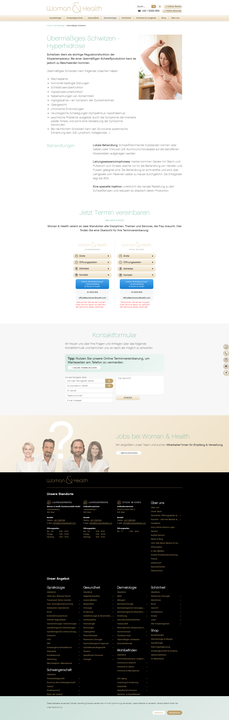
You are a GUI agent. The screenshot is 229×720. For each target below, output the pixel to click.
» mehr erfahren (128, 453)
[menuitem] (55, 18)
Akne (119, 596)
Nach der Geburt (54, 694)
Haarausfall (122, 623)
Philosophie (156, 547)
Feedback (155, 523)
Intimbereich (157, 612)
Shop (163, 18)
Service (154, 531)
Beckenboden (157, 635)
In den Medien (157, 551)
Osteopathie (89, 631)
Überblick (51, 592)
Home (49, 25)
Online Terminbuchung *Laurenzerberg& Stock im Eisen (92, 284)
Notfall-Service (158, 535)
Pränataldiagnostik (56, 678)
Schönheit (126, 18)
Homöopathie (89, 619)
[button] (92, 256)
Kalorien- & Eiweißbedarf (128, 694)
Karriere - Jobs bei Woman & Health (166, 519)
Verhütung (51, 659)
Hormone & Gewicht (126, 662)
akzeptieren (174, 712)
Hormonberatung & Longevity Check (132, 658)
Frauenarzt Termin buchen (59, 600)
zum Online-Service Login (163, 527)
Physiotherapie (90, 635)
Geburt (50, 686)
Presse (154, 558)
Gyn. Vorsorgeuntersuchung (60, 604)
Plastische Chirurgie (92, 639)
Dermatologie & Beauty (162, 639)
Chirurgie (87, 608)
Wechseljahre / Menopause (59, 663)
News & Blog (157, 539)
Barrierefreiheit (158, 566)
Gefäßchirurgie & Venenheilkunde (98, 616)
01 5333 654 (92, 292)
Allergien (121, 600)
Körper (154, 616)
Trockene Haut (124, 635)
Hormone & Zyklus (125, 666)
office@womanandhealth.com (92, 298)
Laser (153, 619)
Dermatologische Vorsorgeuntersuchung (132, 608)
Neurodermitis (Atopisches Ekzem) (132, 627)
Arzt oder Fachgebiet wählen (76, 377)
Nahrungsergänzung (160, 647)
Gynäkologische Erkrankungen (61, 627)
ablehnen (158, 712)
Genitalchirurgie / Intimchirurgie (61, 623)
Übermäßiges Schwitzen (128, 639)
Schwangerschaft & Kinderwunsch (166, 651)
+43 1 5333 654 (59, 520)
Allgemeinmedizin (91, 596)
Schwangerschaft (75, 18)
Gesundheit (93, 18)
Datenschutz (157, 570)
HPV (49, 639)
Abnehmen (156, 600)
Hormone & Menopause (128, 670)
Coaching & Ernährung (127, 682)
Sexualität (51, 651)
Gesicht (154, 608)
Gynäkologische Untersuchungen (62, 631)
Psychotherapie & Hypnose (96, 643)
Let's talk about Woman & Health (166, 543)
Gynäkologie (55, 18)
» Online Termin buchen (84, 367)
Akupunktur (88, 604)
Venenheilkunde (124, 643)
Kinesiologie (89, 623)
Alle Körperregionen (160, 623)
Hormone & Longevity (146, 18)
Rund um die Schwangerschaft (61, 682)
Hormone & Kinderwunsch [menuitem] (129, 674)
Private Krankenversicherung (164, 554)
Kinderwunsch (53, 655)
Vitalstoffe (122, 686)
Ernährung (88, 612)
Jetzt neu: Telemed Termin (59, 596)
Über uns (175, 18)
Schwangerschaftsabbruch (59, 647)
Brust (49, 612)
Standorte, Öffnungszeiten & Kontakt (166, 515)
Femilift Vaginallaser (56, 619)
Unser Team (156, 511)
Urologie (87, 659)
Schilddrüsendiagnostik (94, 647)
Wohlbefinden (127, 650)
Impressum (156, 562)
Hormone (51, 635)
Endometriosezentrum (57, 616)
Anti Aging (122, 678)
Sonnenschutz (123, 631)
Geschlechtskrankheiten (128, 619)
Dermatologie (110, 18)
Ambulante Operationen (58, 608)
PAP (48, 643)
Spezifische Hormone (93, 655)
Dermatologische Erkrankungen (132, 612)
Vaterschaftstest (158, 655)
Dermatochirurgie (125, 604)
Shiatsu (86, 651)
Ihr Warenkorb (157, 658)
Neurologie (88, 627)
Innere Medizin (90, 600)
